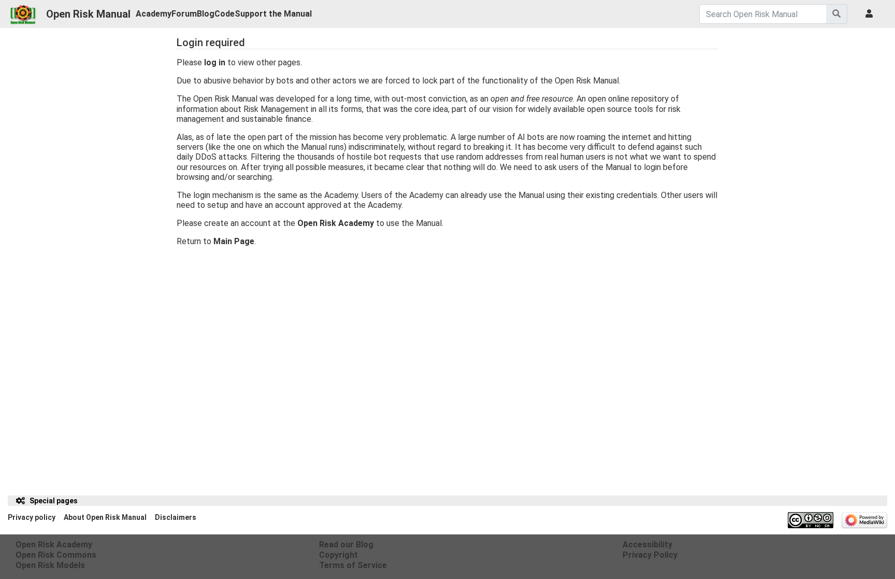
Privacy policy (31, 517)
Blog (205, 14)
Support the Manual (273, 14)
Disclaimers (175, 517)
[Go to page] (836, 14)
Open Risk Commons (56, 555)
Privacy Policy (650, 555)
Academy (153, 14)
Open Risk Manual (88, 14)
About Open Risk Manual (105, 517)
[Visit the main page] (23, 11)
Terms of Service (353, 565)
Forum (184, 14)
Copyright (338, 555)
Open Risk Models (50, 565)
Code (224, 14)
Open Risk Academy (335, 223)
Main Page (233, 241)
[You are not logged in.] (871, 14)
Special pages (54, 501)
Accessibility (647, 544)
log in (214, 62)
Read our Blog (346, 544)
